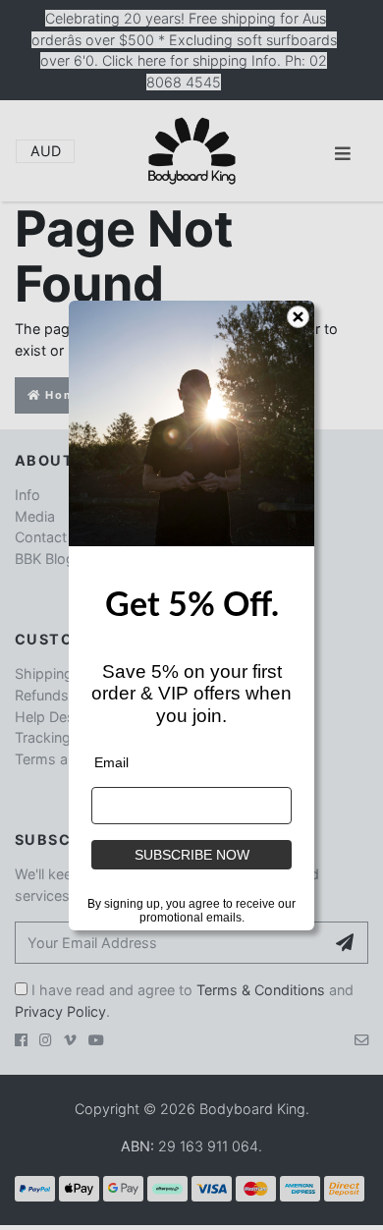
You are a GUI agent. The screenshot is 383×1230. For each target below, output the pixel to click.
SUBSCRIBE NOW (192, 855)
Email (111, 762)
